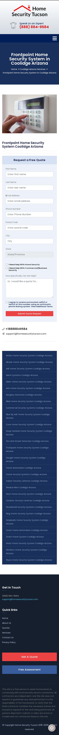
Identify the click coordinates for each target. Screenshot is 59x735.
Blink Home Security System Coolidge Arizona (28, 401)
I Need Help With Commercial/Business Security (28, 269)
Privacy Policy (9, 642)
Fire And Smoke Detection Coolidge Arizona (27, 441)
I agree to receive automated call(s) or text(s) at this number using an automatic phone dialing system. (31, 304)
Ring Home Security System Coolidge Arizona (28, 513)
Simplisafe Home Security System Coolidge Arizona (27, 522)
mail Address (12, 195)
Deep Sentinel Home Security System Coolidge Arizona (29, 432)
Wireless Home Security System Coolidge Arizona (26, 551)
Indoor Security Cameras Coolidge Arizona (26, 480)
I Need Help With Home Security (24, 264)
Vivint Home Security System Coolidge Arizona (29, 543)
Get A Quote (29, 657)
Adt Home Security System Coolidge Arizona (28, 368)
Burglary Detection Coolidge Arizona (24, 394)
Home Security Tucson (26, 725)
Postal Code (12, 222)
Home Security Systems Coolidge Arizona (26, 474)
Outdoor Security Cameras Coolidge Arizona (27, 500)
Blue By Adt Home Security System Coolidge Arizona (28, 416)
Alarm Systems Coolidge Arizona (22, 375)
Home (14, 69)
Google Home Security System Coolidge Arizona (26, 459)
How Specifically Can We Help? (21, 275)
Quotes (6, 627)
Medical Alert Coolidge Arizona (21, 487)
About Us (6, 623)
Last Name (11, 182)
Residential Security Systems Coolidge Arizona (29, 506)
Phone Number (13, 208)
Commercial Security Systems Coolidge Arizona (29, 407)
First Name (11, 168)
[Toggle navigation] (55, 38)
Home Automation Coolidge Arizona (23, 467)
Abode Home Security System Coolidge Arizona (29, 362)
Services (6, 632)
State (8, 249)
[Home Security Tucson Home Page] (29, 10)
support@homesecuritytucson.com (26, 333)
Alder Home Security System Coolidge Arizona (28, 381)
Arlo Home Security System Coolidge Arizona (28, 388)
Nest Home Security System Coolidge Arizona (28, 493)
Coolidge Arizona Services (32, 69)
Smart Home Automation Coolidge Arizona (27, 530)
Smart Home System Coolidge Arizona (25, 536)
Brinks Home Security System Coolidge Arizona (29, 355)
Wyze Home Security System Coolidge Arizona (29, 559)
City (8, 235)
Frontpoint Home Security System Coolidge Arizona (27, 449)
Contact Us (7, 637)
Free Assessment (29, 669)
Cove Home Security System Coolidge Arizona (28, 424)
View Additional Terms (42, 306)
